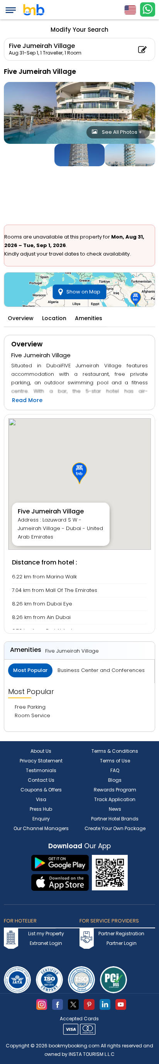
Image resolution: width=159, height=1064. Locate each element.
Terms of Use (115, 760)
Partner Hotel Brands (115, 818)
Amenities (88, 318)
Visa (41, 799)
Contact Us (41, 780)
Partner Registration (121, 933)
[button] (79, 473)
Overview (21, 318)
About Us (40, 751)
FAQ (114, 770)
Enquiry (41, 818)
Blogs (115, 780)
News (115, 809)
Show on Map (83, 291)
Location (54, 318)
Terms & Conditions (114, 751)
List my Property (46, 933)
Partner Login (122, 943)
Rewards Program (115, 789)
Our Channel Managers (41, 828)
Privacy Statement (41, 760)
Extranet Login (46, 943)
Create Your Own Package (115, 828)
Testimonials (41, 770)
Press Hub (41, 809)
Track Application (114, 799)
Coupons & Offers (41, 789)
